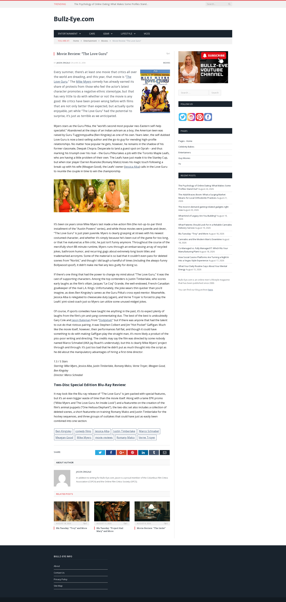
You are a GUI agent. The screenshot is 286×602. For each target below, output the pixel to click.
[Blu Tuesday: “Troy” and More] (71, 513)
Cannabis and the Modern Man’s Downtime (200, 239)
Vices (147, 33)
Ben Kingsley (63, 431)
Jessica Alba (132, 167)
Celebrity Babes (186, 146)
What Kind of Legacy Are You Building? (197, 215)
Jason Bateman (81, 320)
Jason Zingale (63, 62)
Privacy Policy (60, 579)
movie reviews (104, 437)
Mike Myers (83, 82)
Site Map (58, 585)
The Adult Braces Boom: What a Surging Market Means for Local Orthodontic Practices (112, 4)
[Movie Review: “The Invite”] (152, 513)
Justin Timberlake (124, 431)
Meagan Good (64, 437)
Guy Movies (184, 158)
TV (179, 163)
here (210, 289)
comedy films (83, 431)
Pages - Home (185, 141)
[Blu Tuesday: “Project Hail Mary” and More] (112, 513)
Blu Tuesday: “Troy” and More (71, 528)
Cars (92, 33)
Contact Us (59, 572)
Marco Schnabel (149, 431)
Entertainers (184, 152)
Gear (106, 33)
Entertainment (68, 33)
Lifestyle (126, 33)
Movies (166, 62)
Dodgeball (105, 320)
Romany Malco (126, 437)
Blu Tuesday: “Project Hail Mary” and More (109, 530)
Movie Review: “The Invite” (151, 528)
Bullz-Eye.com (74, 19)
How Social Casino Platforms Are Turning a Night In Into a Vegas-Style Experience (203, 259)
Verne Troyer (147, 437)
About (57, 566)
